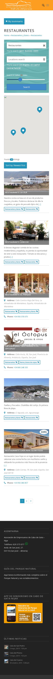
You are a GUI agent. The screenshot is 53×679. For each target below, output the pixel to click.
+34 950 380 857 (21, 483)
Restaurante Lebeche (17, 242)
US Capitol (35, 65)
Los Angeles (24, 65)
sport (21, 51)
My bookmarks (15, 21)
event (35, 51)
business (28, 51)
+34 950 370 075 (21, 316)
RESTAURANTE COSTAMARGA (19, 399)
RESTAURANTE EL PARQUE (18, 294)
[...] (40, 204)
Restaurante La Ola (16, 192)
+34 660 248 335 (21, 367)
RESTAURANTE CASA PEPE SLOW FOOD (24, 450)
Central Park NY (14, 68)
